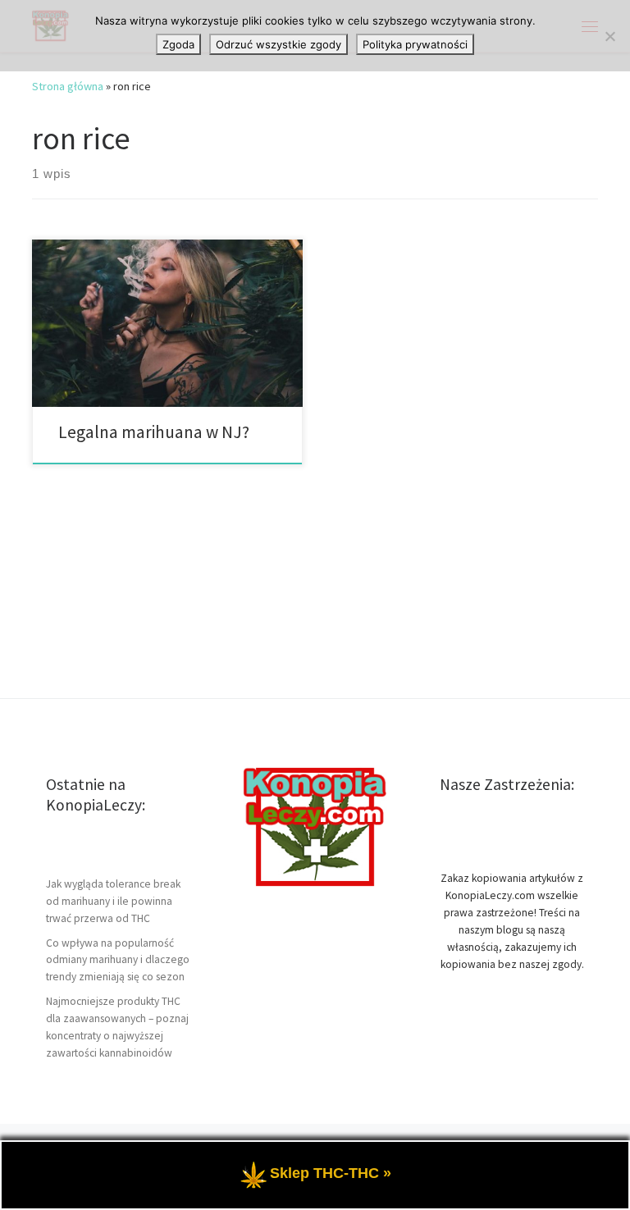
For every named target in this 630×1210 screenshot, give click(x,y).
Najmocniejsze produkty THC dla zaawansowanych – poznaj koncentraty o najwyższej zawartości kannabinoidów (117, 1027)
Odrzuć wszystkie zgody (278, 44)
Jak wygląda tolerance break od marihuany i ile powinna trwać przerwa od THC (113, 901)
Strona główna (67, 86)
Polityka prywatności (415, 44)
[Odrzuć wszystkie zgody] (609, 36)
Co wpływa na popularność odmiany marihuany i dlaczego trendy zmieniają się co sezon (117, 960)
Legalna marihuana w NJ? (153, 432)
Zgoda (178, 44)
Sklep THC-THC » (330, 1173)
